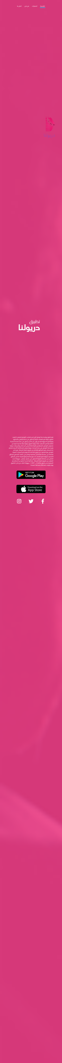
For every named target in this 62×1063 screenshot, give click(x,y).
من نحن (27, 6)
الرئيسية (42, 6)
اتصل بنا (19, 6)
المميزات (34, 6)
